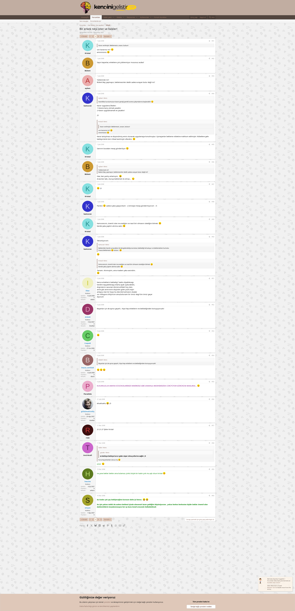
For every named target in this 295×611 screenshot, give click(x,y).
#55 (213, 382)
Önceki (84, 36)
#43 (213, 76)
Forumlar (96, 17)
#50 (213, 237)
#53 (213, 331)
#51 (213, 278)
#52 (213, 305)
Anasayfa (84, 17)
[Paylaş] (209, 41)
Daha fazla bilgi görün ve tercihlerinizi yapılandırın (99, 606)
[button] (113, 17)
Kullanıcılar (144, 17)
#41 (213, 41)
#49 (213, 219)
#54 (213, 355)
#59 (213, 469)
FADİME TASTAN (86, 32)
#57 (213, 425)
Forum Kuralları (160, 17)
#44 (213, 94)
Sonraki (106, 36)
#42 (213, 58)
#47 (213, 184)
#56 (213, 399)
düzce (92, 376)
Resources (131, 17)
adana (92, 299)
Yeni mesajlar (84, 21)
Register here (271, 587)
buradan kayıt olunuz (273, 582)
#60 (213, 496)
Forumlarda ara (95, 21)
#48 (213, 202)
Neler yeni (107, 17)
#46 (213, 162)
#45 (213, 144)
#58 (213, 443)
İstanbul (91, 326)
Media (119, 17)
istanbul (91, 420)
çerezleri (107, 602)
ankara (92, 490)
